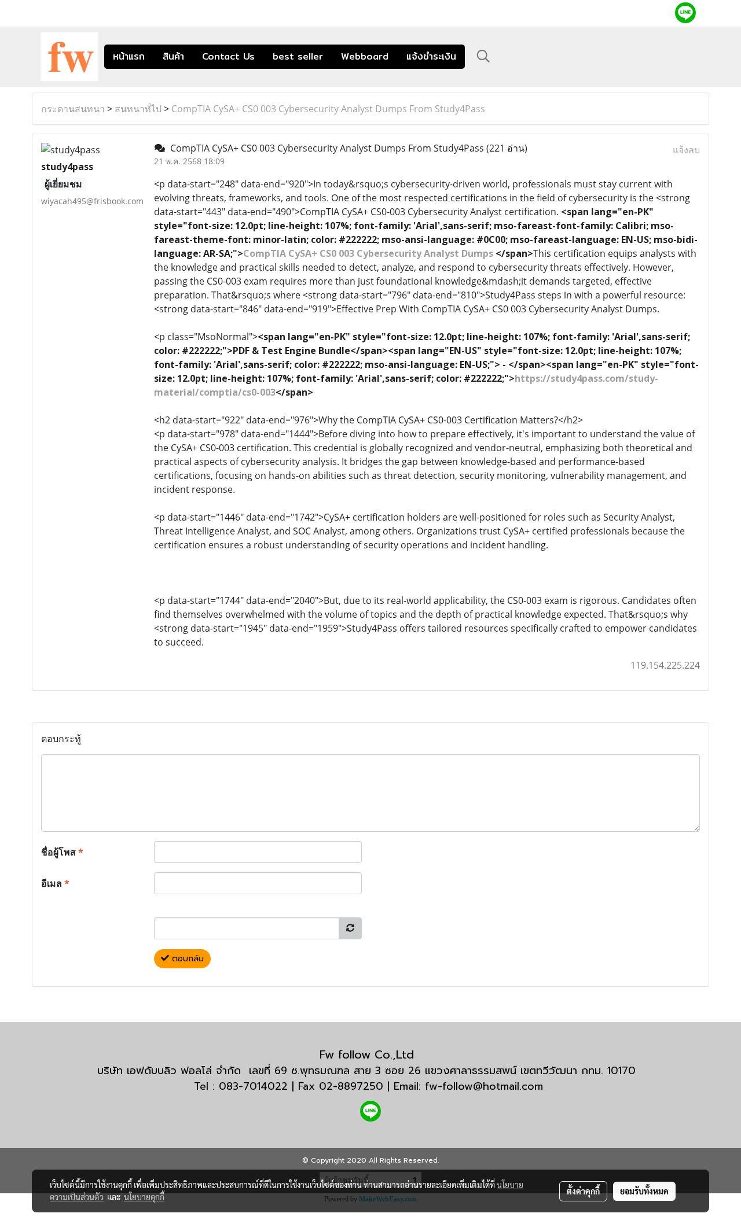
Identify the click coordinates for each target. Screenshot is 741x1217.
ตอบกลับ (186, 959)
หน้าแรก (129, 56)
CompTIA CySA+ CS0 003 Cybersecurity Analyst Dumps (368, 253)
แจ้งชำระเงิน (431, 56)
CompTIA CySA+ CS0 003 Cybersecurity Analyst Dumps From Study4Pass (328, 108)
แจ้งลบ (686, 149)
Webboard (364, 56)
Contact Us (228, 56)
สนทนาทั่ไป (138, 108)
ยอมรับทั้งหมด (644, 1191)
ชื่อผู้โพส (62, 852)
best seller (298, 56)
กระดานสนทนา (73, 108)
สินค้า (173, 56)
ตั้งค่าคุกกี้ (583, 1191)
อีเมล (55, 883)
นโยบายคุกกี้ (144, 1197)
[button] (483, 56)
